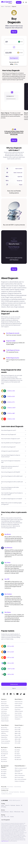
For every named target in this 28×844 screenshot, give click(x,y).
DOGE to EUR (11, 396)
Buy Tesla (17, 751)
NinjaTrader (13, 805)
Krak (2, 816)
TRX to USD (17, 741)
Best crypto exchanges (20, 779)
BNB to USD (17, 733)
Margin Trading (4, 705)
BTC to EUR (10, 652)
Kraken (2, 805)
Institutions (4, 711)
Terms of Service (4, 792)
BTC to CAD (10, 657)
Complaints (17, 719)
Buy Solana (8, 612)
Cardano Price (4, 735)
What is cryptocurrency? (21, 768)
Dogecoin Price (4, 731)
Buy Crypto (4, 701)
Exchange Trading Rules (14, 792)
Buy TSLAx (3, 771)
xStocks (11, 811)
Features (3, 699)
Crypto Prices (5, 725)
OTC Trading (4, 709)
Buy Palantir (17, 757)
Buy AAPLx (3, 773)
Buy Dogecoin (4, 753)
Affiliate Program (19, 711)
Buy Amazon (18, 755)
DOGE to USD (11, 391)
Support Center (18, 717)
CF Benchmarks (17, 811)
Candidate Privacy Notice (6, 793)
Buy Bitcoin (8, 534)
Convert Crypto (19, 725)
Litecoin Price (4, 739)
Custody (12, 816)
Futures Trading (5, 707)
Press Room (17, 709)
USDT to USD (11, 669)
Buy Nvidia (17, 750)
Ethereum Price (5, 729)
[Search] (23, 2)
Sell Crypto (4, 703)
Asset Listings (18, 713)
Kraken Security (18, 701)
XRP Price (3, 733)
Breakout (18, 805)
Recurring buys (4, 717)
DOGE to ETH (11, 402)
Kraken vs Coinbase (19, 781)
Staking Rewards (5, 715)
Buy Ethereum (8, 547)
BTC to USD (10, 646)
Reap (22, 811)
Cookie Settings (17, 786)
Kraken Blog (18, 705)
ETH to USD (17, 729)
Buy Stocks (18, 747)
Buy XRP (7, 579)
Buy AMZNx (4, 777)
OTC (8, 816)
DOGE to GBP (11, 413)
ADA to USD (17, 739)
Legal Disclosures (4, 841)
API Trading (4, 713)
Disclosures (22, 792)
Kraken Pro (7, 805)
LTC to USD (17, 743)
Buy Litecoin (4, 761)
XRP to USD (10, 674)
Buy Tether (7, 562)
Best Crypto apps (19, 777)
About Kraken (18, 699)
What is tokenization (20, 775)
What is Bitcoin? (18, 773)
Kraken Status (18, 715)
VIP (21, 805)
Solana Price (4, 737)
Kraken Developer (19, 707)
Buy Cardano (8, 594)
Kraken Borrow (4, 719)
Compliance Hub (4, 790)
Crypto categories (5, 741)
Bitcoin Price (4, 727)
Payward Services (5, 811)
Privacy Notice (10, 786)
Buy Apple (17, 753)
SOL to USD (10, 663)
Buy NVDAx (4, 769)
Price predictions (5, 743)
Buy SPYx (3, 775)
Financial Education (20, 765)
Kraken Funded (5, 721)
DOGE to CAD (11, 419)
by (4, 800)
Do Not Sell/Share (5, 788)
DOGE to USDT (11, 407)
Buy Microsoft (18, 759)
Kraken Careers (18, 703)
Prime (5, 816)
